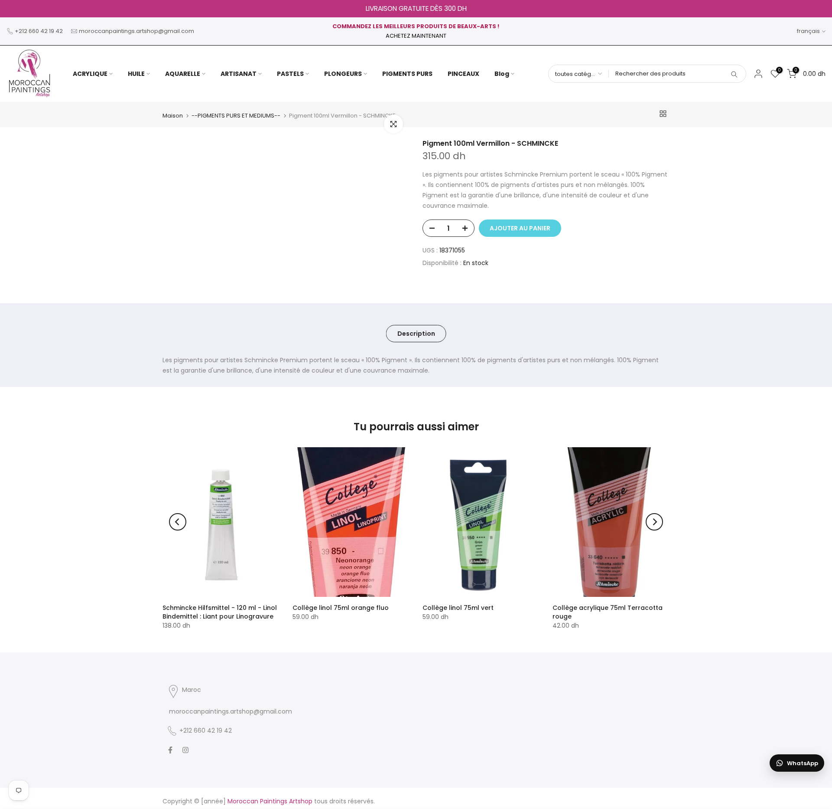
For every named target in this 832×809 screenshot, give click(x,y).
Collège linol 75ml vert (458, 607)
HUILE (136, 73)
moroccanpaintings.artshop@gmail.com (136, 31)
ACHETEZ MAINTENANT (416, 36)
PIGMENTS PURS (407, 73)
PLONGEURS (343, 73)
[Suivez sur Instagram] (185, 750)
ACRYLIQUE (90, 73)
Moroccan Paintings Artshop (270, 801)
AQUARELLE (182, 73)
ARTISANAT (239, 73)
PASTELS (290, 73)
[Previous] (177, 522)
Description (416, 333)
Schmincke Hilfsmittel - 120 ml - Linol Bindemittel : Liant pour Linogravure (219, 612)
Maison (172, 115)
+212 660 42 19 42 (39, 31)
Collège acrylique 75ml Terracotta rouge (607, 612)
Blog (501, 73)
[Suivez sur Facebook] (170, 750)
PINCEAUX (463, 73)
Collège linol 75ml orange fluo (340, 607)
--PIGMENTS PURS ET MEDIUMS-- (236, 115)
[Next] (654, 522)
